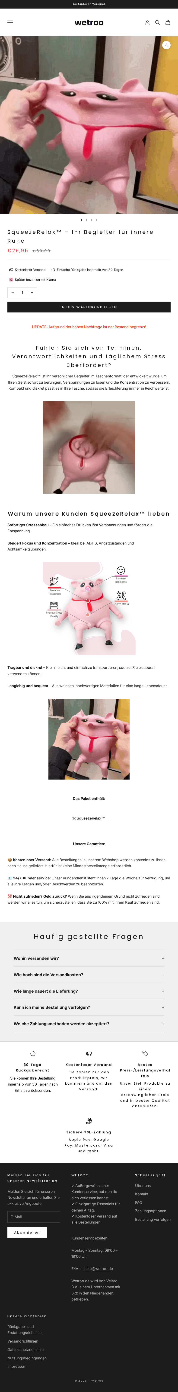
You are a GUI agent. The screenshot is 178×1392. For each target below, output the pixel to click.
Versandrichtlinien (22, 1341)
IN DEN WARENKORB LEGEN (89, 306)
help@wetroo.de (98, 1268)
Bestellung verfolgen (153, 1219)
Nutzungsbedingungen (27, 1358)
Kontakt (141, 1194)
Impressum (16, 1366)
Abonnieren (27, 1232)
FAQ (138, 1202)
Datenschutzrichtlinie (25, 1349)
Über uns (143, 1185)
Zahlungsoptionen (150, 1210)
